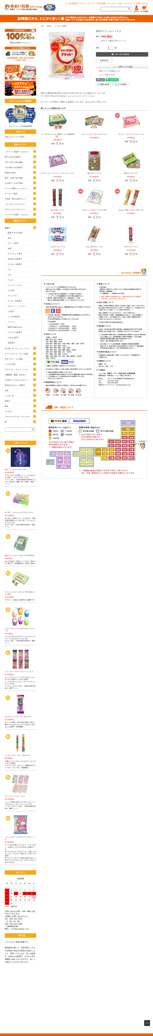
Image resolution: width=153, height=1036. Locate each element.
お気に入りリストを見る (15, 137)
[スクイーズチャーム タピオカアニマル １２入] (20, 616)
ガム (9, 275)
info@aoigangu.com (20, 929)
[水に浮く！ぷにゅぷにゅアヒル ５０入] (20, 500)
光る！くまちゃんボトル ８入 (16, 469)
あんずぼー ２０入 (57, 210)
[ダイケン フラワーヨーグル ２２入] (131, 122)
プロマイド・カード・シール (16, 369)
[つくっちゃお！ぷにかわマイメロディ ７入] (20, 824)
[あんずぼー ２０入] (57, 197)
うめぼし (11, 311)
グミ (9, 269)
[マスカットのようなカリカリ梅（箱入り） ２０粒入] (20, 579)
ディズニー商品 (11, 194)
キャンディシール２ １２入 (15, 796)
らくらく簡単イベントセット (16, 188)
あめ (9, 238)
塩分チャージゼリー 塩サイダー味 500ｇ (20, 555)
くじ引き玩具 (10, 364)
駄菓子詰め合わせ (15, 327)
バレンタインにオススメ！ (15, 204)
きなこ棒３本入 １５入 (94, 247)
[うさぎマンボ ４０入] (57, 234)
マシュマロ (12, 296)
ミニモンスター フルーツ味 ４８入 (17, 755)
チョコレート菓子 (15, 254)
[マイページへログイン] (136, 9)
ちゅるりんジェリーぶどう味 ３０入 (18, 716)
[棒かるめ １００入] (94, 161)
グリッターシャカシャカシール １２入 (19, 671)
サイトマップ (87, 3)
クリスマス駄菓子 (15, 332)
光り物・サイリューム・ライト (17, 348)
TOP (42, 26)
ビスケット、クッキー (17, 306)
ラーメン (11, 322)
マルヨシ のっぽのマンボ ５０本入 (94, 210)
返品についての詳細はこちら (109, 71)
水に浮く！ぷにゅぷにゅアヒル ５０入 (19, 512)
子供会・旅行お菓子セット (15, 199)
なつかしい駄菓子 (61, 26)
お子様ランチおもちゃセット (16, 380)
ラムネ (10, 280)
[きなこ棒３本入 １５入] (94, 234)
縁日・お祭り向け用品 (14, 178)
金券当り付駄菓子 (15, 259)
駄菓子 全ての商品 (15, 233)
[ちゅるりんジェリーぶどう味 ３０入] (20, 704)
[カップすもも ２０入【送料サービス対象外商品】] (57, 122)
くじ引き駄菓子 (14, 317)
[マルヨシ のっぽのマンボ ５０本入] (94, 197)
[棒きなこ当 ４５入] (131, 161)
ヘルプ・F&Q (116, 3)
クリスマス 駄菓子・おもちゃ (17, 215)
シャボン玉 (9, 396)
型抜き (7, 401)
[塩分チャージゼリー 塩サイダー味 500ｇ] (20, 543)
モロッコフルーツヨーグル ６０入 (94, 134)
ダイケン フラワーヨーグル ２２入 (131, 134)
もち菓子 (11, 290)
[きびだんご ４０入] (131, 234)
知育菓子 (11, 343)
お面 (6, 390)
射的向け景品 (10, 173)
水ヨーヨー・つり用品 (14, 359)
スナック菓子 (13, 243)
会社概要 (102, 3)
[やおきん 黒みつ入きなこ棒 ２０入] (131, 197)
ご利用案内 (72, 3)
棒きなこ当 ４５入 (131, 173)
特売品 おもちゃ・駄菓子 (15, 385)
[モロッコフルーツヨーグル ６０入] (94, 122)
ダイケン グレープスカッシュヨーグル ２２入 (57, 173)
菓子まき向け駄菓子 (13, 157)
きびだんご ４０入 (131, 247)
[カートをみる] (144, 9)
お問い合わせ (142, 3)
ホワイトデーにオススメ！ (15, 209)
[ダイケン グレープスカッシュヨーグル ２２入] (57, 161)
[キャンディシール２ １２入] (20, 784)
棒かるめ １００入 (94, 173)
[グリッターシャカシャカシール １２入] (20, 659)
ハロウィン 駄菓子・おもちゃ (17, 152)
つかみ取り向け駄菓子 (14, 167)
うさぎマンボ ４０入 (57, 247)
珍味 (9, 248)
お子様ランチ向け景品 (14, 183)
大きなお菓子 (13, 338)
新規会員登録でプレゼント (20, 43)
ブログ (129, 3)
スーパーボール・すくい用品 (16, 354)
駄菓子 (49, 26)
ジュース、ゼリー (15, 285)
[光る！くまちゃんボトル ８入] (20, 457)
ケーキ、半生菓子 (15, 301)
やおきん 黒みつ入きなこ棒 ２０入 (131, 210)
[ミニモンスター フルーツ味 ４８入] (20, 743)
